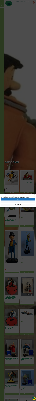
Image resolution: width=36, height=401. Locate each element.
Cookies (17, 206)
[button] (34, 194)
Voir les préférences (18, 204)
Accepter (18, 199)
